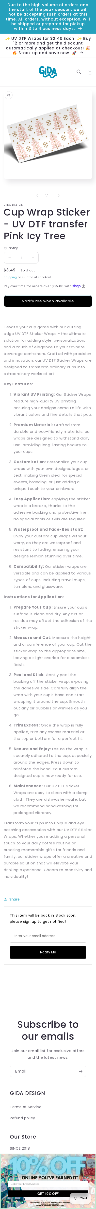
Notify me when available (48, 301)
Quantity (11, 248)
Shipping (10, 277)
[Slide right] (58, 195)
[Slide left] (37, 195)
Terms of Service (26, 1106)
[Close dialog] (93, 1156)
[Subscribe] (80, 1071)
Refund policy (22, 1118)
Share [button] (14, 899)
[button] (6, 71)
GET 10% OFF (48, 1193)
